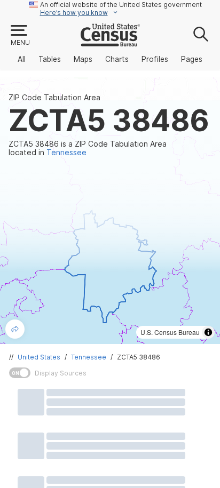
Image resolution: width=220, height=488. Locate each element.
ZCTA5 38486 (138, 357)
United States (39, 357)
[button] (20, 35)
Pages (191, 59)
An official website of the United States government (121, 5)
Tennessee (88, 357)
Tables (49, 59)
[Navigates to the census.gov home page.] (110, 42)
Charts (117, 59)
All (22, 59)
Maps (83, 59)
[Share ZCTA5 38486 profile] (15, 329)
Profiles (155, 59)
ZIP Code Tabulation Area (54, 97)
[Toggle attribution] (208, 332)
